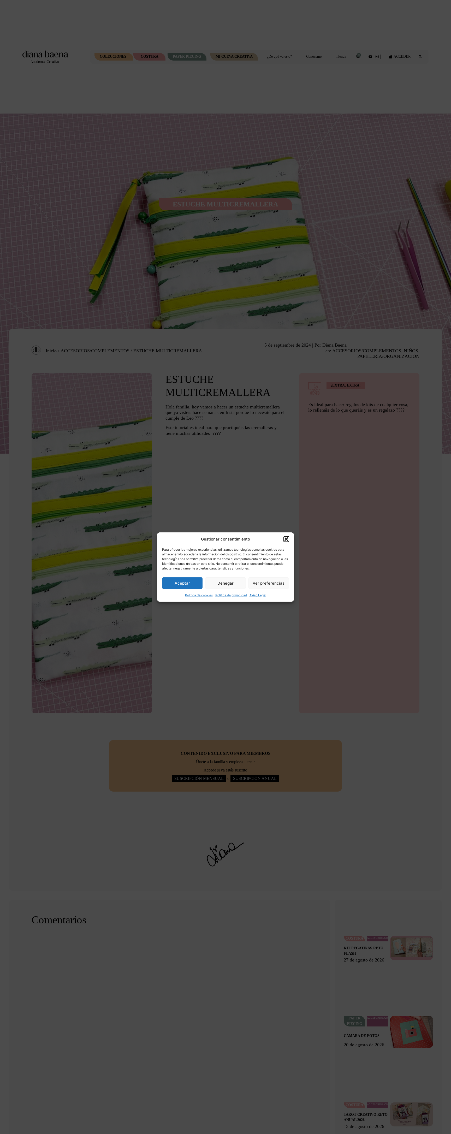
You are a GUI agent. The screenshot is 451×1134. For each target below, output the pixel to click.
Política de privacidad (231, 595)
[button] (286, 539)
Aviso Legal (258, 595)
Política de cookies (199, 595)
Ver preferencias (268, 582)
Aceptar (182, 582)
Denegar (225, 582)
